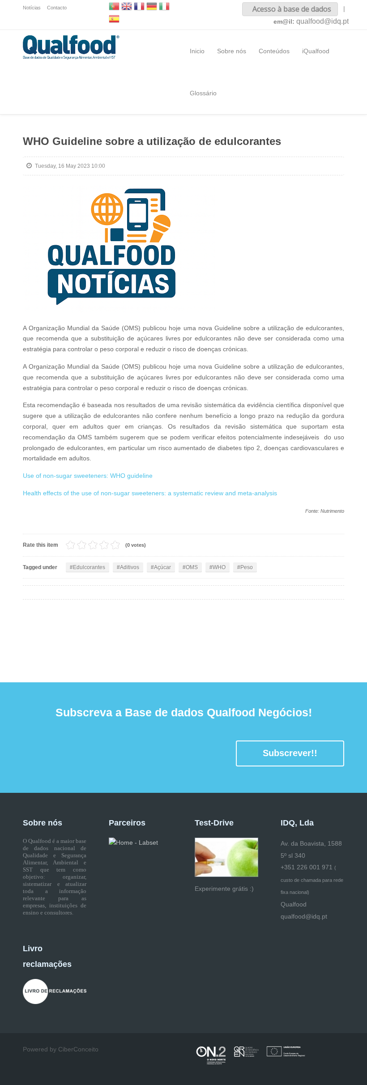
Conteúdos (274, 51)
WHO (219, 567)
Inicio (197, 51)
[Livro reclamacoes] (54, 991)
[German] (151, 7)
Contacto (57, 7)
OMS (192, 567)
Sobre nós (231, 51)
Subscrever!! (290, 753)
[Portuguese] (114, 7)
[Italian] (164, 7)
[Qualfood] (119, 249)
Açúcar (162, 567)
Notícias (32, 7)
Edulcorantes (89, 567)
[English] (126, 7)
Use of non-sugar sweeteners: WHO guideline (88, 475)
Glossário (203, 93)
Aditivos (129, 567)
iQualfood (315, 51)
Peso (246, 567)
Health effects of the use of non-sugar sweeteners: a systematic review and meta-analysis (150, 493)
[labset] (133, 842)
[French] (139, 7)
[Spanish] (114, 19)
